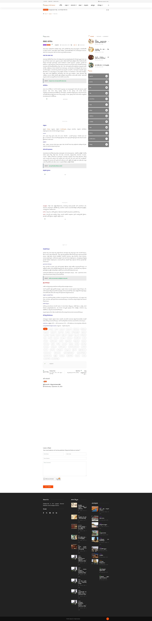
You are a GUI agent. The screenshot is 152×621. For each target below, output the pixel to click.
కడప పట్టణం (63, 338)
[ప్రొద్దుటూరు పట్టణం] (95, 524)
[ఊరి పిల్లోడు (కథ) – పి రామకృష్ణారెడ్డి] (74, 537)
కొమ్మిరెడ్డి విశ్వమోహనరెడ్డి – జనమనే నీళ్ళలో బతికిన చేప (58, 10)
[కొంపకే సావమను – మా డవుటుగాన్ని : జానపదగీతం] (74, 526)
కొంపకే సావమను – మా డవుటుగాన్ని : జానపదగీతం (102, 57)
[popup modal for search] (108, 5)
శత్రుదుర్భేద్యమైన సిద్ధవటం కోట (102, 569)
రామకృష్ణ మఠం (67, 350)
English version (55, 1)
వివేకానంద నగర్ (57, 353)
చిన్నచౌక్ (61, 341)
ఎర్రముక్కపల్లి (70, 335)
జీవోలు (45, 381)
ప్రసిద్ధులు (93, 5)
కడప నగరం (56, 338)
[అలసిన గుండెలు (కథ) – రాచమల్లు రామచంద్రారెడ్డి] (74, 546)
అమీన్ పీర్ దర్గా (76, 329)
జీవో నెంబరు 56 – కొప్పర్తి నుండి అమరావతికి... (52, 384)
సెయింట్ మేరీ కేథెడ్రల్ (55, 358)
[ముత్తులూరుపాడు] (95, 533)
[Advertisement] (76, 25)
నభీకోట (58, 344)
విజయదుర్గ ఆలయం (47, 353)
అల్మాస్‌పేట (67, 332)
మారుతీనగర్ (84, 347)
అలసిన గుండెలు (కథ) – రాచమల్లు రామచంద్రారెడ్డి (82, 548)
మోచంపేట (45, 350)
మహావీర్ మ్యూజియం (62, 347)
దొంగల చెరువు (46, 344)
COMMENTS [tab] (105, 36)
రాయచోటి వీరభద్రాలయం (102, 562)
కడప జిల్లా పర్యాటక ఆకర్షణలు (104, 509)
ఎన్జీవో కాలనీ (64, 335)
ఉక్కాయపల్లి (52, 335)
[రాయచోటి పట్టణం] (95, 549)
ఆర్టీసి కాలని (84, 332)
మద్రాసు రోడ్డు (84, 344)
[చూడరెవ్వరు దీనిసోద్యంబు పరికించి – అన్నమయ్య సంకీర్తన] (74, 602)
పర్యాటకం (86, 5)
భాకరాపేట (76, 344)
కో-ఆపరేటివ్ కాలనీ (77, 338)
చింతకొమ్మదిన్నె (63, 129)
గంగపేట (84, 338)
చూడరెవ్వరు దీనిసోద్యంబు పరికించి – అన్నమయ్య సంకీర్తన (82, 604)
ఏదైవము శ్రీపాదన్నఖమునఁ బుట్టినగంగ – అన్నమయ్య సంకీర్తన (82, 559)
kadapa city (62, 329)
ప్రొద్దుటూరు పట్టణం (103, 525)
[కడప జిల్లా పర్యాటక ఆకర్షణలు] (95, 509)
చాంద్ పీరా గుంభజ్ (53, 341)
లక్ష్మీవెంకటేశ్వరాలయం (82, 350)
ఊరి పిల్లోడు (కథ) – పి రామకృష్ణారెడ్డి (102, 65)
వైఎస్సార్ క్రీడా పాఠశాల (47, 355)
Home (46, 14)
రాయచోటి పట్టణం (102, 549)
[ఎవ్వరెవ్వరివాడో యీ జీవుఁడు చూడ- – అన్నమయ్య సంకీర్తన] (74, 591)
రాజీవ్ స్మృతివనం (59, 350)
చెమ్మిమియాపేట (76, 341)
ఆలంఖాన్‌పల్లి (46, 335)
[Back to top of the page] (107, 619)
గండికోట (101, 555)
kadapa (56, 329)
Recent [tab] (92, 36)
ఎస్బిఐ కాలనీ (76, 335)
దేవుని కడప (84, 341)
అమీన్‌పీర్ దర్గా (83, 329)
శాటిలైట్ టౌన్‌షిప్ (69, 355)
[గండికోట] (95, 555)
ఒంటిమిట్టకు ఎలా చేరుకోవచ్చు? (104, 539)
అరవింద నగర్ (53, 332)
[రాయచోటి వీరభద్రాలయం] (95, 561)
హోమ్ (60, 5)
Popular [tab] (99, 36)
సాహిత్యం (100, 5)
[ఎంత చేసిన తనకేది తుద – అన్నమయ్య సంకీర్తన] (74, 581)
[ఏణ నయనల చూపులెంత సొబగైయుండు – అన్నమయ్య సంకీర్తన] (74, 569)
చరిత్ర (80, 5)
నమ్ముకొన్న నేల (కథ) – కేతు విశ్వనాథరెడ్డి (102, 49)
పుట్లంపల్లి (71, 344)
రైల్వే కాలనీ (74, 350)
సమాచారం (73, 5)
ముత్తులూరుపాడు (102, 533)
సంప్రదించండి (50, 1)
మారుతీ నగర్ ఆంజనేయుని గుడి (73, 347)
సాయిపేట (84, 355)
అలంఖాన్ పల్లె (61, 332)
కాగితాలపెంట (70, 338)
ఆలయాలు (100, 560)
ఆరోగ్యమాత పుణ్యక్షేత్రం (75, 332)
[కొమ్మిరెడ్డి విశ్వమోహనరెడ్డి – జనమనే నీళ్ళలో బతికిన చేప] (74, 505)
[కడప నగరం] (95, 518)
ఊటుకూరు (58, 335)
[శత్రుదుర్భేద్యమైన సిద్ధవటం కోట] (95, 569)
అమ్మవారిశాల (46, 332)
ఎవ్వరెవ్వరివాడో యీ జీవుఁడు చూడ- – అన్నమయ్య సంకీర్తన (82, 593)
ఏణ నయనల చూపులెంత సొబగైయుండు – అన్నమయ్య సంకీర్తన (82, 571)
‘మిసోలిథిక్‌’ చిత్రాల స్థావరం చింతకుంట (104, 577)
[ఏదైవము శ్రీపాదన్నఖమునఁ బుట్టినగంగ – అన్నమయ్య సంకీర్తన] (74, 557)
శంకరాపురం (62, 355)
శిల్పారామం (77, 355)
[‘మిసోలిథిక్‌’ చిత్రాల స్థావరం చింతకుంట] (95, 576)
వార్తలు (66, 5)
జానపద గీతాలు (97, 55)
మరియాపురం (46, 347)
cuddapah (50, 329)
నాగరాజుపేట (64, 344)
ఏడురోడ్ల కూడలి (83, 335)
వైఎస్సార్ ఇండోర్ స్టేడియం (82, 353)
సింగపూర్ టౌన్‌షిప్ (47, 358)
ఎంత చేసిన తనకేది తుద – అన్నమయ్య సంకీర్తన (82, 582)
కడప (45, 338)
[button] (106, 9)
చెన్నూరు (49, 129)
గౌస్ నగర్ (45, 341)
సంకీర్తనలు (79, 556)
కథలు (95, 48)
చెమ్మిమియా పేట (68, 341)
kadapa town (69, 329)
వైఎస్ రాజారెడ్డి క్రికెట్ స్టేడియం (68, 353)
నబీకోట (53, 344)
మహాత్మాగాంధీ (54, 347)
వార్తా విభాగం (57, 45)
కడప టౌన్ (50, 338)
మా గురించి (45, 1)
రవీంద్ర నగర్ (52, 350)
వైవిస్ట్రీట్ (55, 355)
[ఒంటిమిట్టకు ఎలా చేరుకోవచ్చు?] (95, 539)
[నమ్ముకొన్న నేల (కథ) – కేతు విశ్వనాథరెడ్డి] (74, 517)
